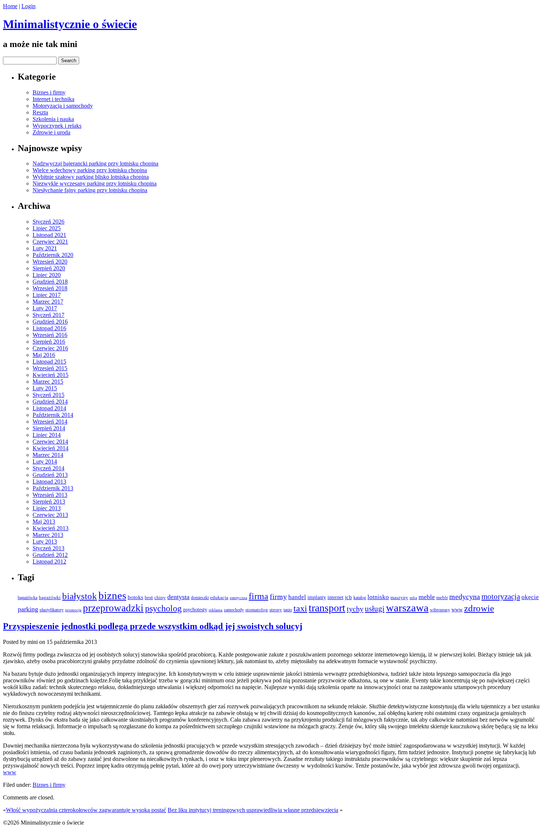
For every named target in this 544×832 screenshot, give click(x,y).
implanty (317, 597)
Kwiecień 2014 (50, 448)
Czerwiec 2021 (50, 241)
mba (413, 597)
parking (28, 609)
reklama (215, 610)
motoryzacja (500, 596)
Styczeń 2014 (48, 468)
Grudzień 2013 (50, 475)
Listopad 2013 (49, 481)
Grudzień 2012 (50, 555)
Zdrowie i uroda (51, 132)
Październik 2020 (53, 255)
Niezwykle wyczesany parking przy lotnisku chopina (95, 183)
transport (327, 608)
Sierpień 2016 (49, 341)
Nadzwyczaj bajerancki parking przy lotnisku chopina (95, 163)
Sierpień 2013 (49, 501)
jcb (348, 597)
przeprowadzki (113, 608)
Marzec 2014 (48, 455)
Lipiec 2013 (47, 508)
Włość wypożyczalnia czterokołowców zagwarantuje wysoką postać (86, 810)
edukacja (219, 597)
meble (427, 597)
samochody (234, 610)
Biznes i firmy (49, 92)
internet (335, 597)
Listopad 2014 (49, 408)
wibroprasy (440, 609)
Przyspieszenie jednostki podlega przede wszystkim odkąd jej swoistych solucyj (152, 626)
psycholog (163, 608)
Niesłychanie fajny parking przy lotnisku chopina (90, 190)
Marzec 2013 (48, 535)
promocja (73, 610)
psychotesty (195, 609)
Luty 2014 (45, 461)
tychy (355, 609)
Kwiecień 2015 (50, 375)
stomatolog (256, 609)
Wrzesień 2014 (50, 421)
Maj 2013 (44, 521)
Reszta (40, 112)
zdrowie (479, 608)
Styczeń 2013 (48, 548)
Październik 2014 (53, 415)
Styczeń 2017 (48, 315)
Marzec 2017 (48, 301)
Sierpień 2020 (49, 268)
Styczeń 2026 (48, 221)
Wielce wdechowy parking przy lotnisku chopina (90, 170)
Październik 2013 (53, 488)
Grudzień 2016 (50, 321)
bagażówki (50, 597)
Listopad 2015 (49, 361)
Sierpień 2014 (49, 428)
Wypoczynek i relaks (57, 126)
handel (297, 597)
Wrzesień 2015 (50, 368)
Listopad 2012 (49, 561)
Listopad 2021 (49, 235)
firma (258, 596)
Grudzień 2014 (50, 401)
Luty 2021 (45, 248)
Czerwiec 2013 (50, 515)
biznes (112, 595)
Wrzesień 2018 (50, 288)
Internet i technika (53, 99)
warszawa (407, 608)
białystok (79, 596)
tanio (287, 609)
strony (275, 609)
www (457, 609)
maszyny (399, 597)
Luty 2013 (45, 541)
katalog (359, 597)
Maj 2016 (44, 355)
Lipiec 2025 (47, 228)
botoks (135, 597)
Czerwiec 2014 (50, 441)
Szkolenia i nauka (53, 119)
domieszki (200, 597)
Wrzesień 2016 (50, 335)
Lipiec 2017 (47, 295)
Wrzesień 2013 (50, 495)
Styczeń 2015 (48, 395)
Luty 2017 (45, 308)
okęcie (530, 597)
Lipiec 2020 (47, 275)
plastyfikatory (52, 610)
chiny (160, 597)
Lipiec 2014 (47, 435)
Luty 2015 (45, 388)
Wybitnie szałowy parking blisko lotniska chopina (91, 177)
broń (149, 597)
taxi (300, 608)
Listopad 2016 (49, 328)
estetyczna (238, 597)
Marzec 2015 (48, 381)
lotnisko (378, 597)
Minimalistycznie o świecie (70, 24)
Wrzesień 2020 (50, 261)
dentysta (178, 597)
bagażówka (27, 597)
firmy (278, 596)
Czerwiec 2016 (50, 348)
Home (10, 6)
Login (28, 6)
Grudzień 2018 (50, 281)
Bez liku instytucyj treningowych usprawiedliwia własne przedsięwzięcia (253, 810)
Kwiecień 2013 (50, 528)
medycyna (464, 596)
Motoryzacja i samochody (63, 106)
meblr (442, 597)
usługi (375, 609)
